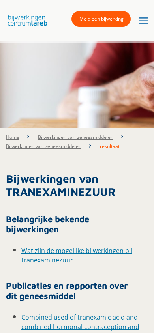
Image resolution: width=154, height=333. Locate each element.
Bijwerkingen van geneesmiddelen (75, 137)
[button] (25, 20)
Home (12, 137)
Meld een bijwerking (101, 18)
